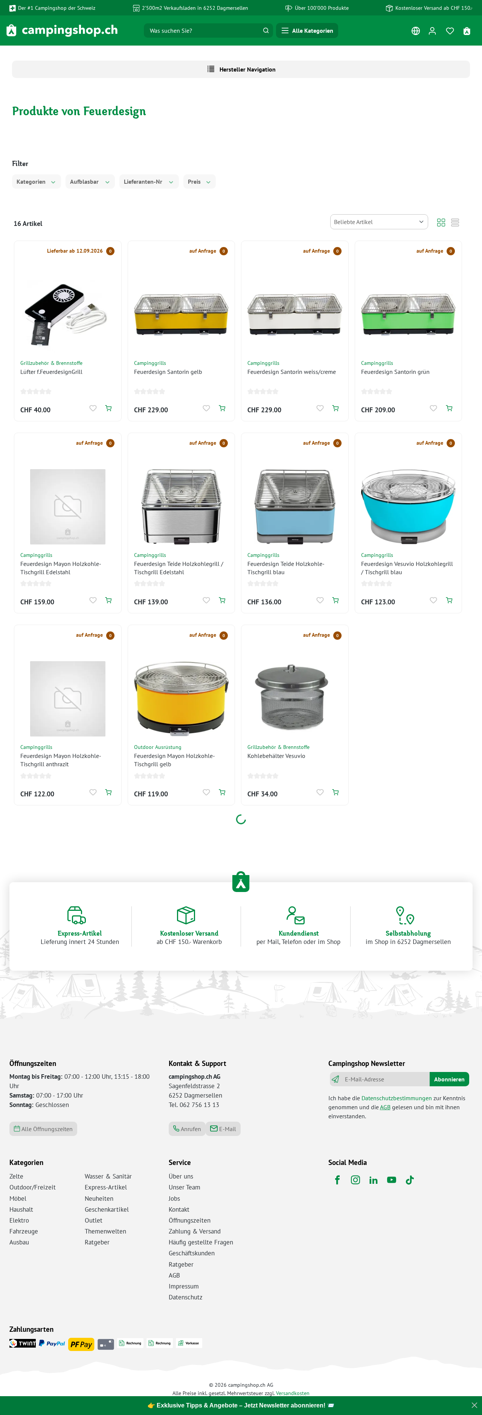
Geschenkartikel (107, 1209)
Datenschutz (186, 1297)
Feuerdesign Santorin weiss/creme (291, 371)
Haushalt (21, 1209)
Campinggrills (150, 362)
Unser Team (184, 1187)
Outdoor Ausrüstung (158, 746)
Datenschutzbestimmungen (397, 1098)
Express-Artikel (106, 1187)
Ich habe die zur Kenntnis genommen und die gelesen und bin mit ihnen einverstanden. (396, 1107)
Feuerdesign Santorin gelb (168, 371)
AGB (385, 1107)
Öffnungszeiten (189, 1220)
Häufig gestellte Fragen (201, 1242)
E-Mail (227, 1129)
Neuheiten (99, 1198)
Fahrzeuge (23, 1231)
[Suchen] (266, 30)
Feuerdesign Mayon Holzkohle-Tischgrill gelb (174, 760)
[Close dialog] (474, 1405)
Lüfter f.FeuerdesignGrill (51, 371)
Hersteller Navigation (247, 69)
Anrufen (190, 1129)
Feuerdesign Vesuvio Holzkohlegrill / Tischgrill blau (407, 568)
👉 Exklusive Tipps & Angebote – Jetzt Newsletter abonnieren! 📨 (241, 1405)
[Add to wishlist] (93, 408)
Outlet (93, 1220)
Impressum (184, 1286)
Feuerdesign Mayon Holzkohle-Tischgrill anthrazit (60, 760)
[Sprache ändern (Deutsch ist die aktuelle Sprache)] (415, 33)
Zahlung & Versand (195, 1231)
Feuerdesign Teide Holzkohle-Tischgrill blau (286, 568)
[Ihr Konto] (432, 30)
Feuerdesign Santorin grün (395, 371)
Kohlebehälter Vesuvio (276, 755)
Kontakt (179, 1209)
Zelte (16, 1176)
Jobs (174, 1198)
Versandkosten (293, 1393)
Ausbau (19, 1242)
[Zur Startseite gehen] (61, 30)
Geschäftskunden (192, 1253)
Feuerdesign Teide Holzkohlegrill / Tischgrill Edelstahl (178, 568)
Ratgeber (97, 1242)
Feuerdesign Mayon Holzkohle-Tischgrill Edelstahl (60, 568)
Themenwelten (105, 1231)
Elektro (19, 1220)
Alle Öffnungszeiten (46, 1129)
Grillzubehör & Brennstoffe (51, 362)
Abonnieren (449, 1079)
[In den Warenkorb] (108, 408)
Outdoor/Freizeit (32, 1187)
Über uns (181, 1176)
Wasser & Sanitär (108, 1176)
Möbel (17, 1198)
